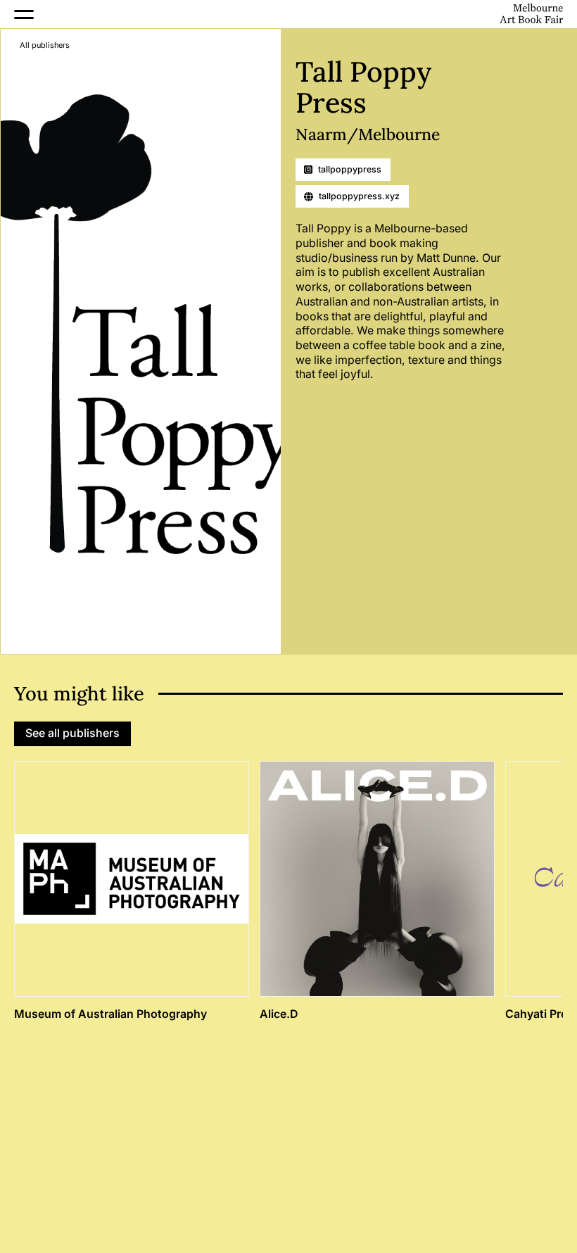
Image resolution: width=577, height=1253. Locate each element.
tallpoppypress (349, 169)
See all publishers (72, 733)
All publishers (45, 45)
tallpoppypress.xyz (359, 196)
